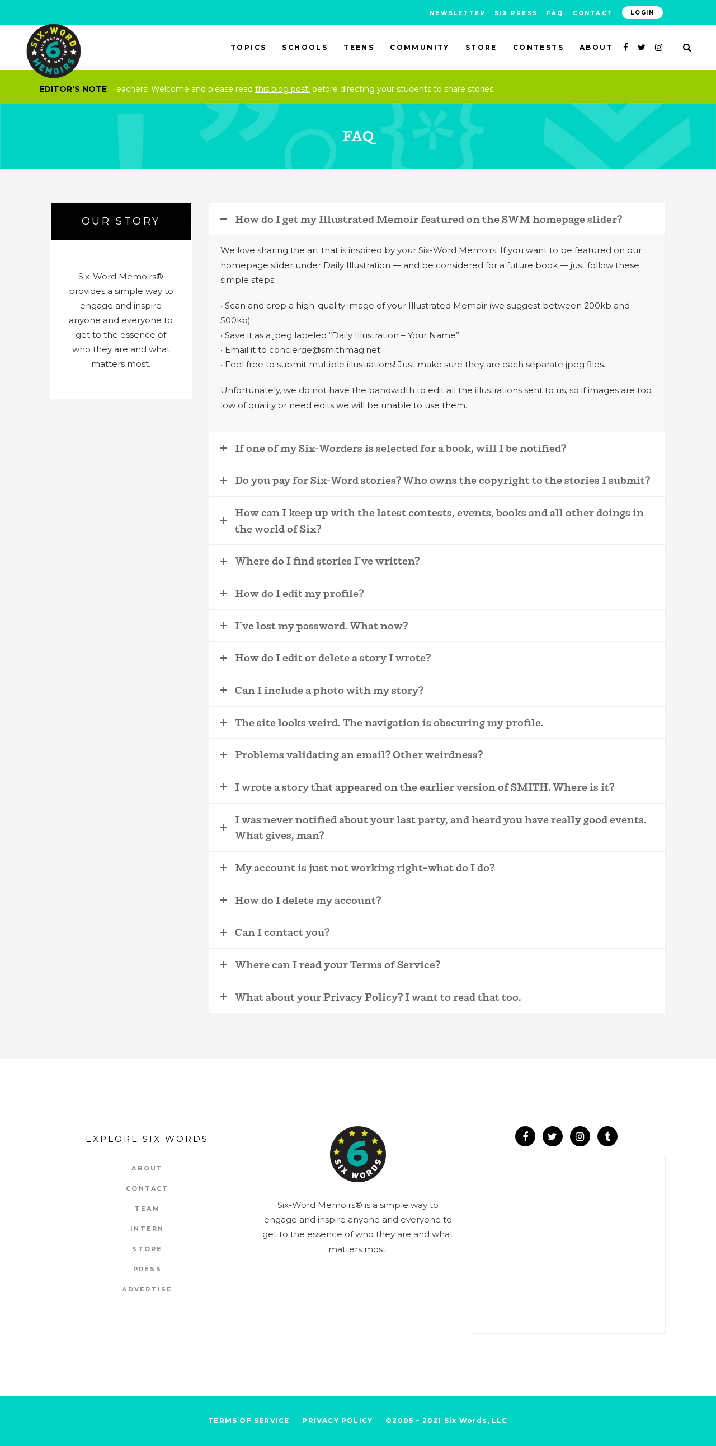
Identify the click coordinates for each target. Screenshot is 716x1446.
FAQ (555, 13)
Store (147, 1249)
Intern (147, 1229)
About (147, 1168)
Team (147, 1208)
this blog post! (282, 89)
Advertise (147, 1289)
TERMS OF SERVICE (248, 1420)
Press (147, 1269)
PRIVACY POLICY (337, 1420)
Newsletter (458, 13)
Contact (593, 13)
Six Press (516, 13)
